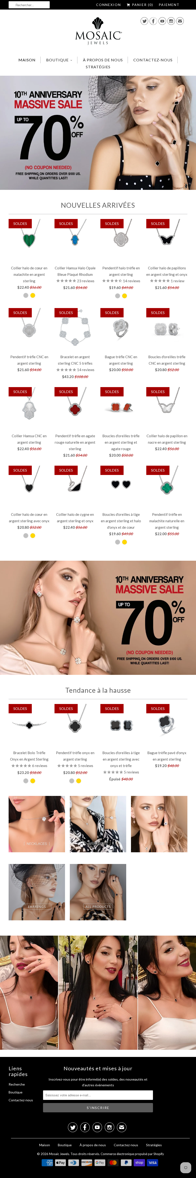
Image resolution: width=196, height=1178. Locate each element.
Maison (27, 60)
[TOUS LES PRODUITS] (98, 895)
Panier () (142, 5)
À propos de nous (103, 60)
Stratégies (98, 66)
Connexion (108, 5)
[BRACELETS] (98, 827)
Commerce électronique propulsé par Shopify (132, 1154)
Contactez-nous (153, 60)
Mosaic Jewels (59, 1154)
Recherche (17, 1084)
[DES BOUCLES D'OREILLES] (37, 895)
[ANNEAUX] (159, 827)
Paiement (169, 5)
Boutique (57, 60)
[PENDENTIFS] (37, 827)
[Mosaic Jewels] (98, 32)
